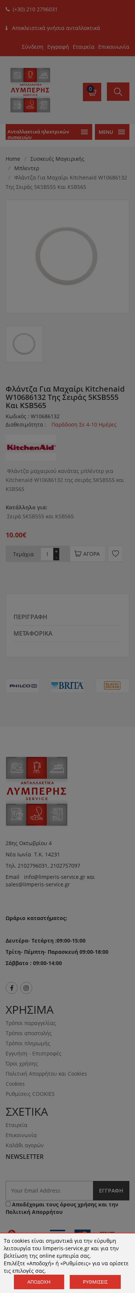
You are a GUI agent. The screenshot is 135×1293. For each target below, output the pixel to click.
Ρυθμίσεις (95, 1281)
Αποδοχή (39, 1281)
